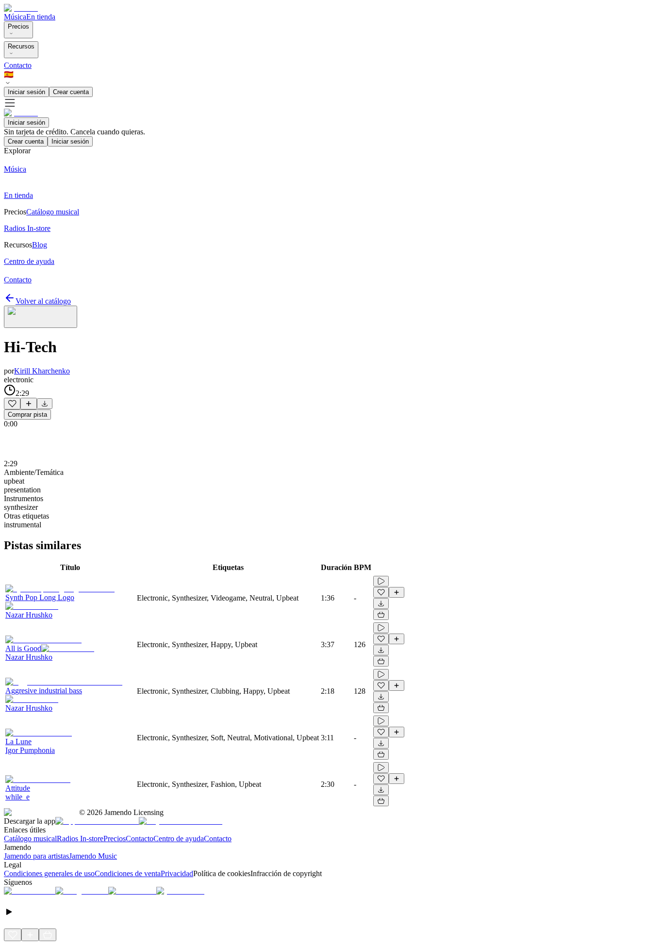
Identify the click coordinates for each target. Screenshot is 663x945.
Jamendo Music (93, 856)
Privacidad (177, 873)
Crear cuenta (71, 92)
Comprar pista (27, 414)
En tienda (40, 17)
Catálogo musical (30, 838)
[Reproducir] (381, 581)
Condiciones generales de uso (49, 873)
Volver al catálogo (43, 301)
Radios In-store (80, 838)
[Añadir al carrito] (381, 614)
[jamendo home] (21, 8)
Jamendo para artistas (36, 856)
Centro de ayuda (178, 838)
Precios (18, 26)
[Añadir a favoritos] (12, 403)
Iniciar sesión (26, 92)
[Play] (40, 317)
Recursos (21, 46)
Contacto (18, 65)
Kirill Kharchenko (42, 371)
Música (15, 17)
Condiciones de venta (128, 873)
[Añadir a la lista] (28, 403)
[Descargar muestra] (44, 403)
